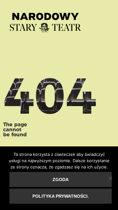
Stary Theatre (45, 20)
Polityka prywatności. (60, 196)
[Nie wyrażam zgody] (110, 178)
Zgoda (61, 179)
